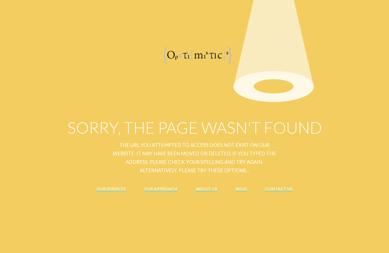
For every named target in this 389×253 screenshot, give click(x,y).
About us (206, 188)
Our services (111, 188)
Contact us (278, 188)
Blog (241, 188)
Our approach (160, 188)
